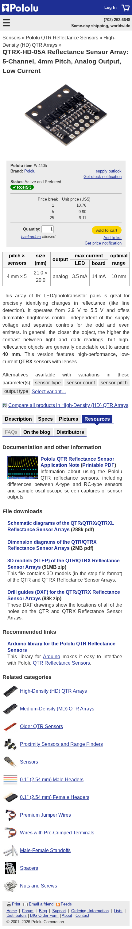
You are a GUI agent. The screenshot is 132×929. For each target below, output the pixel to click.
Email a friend (41, 904)
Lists (118, 911)
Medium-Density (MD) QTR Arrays (57, 708)
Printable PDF (98, 465)
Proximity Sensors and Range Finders (61, 744)
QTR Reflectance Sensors (61, 663)
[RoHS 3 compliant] (22, 188)
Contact (82, 915)
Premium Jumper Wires (45, 815)
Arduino (51, 656)
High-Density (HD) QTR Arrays (53, 691)
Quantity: (31, 229)
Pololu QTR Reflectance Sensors (62, 37)
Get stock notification (102, 176)
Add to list (112, 237)
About (67, 915)
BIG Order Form (44, 915)
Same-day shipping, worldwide (100, 26)
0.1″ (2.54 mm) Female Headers (54, 797)
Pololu (29, 171)
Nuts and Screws (38, 885)
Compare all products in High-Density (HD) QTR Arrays (68, 405)
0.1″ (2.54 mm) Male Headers (51, 779)
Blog (43, 911)
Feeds (66, 904)
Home (11, 911)
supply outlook (109, 171)
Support (59, 911)
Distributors (16, 915)
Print (16, 904)
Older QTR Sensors (41, 726)
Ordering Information (89, 911)
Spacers (29, 868)
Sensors (11, 37)
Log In (110, 7)
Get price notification (103, 243)
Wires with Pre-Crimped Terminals (57, 832)
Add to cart (106, 230)
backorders (31, 236)
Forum (27, 911)
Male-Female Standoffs (45, 850)
